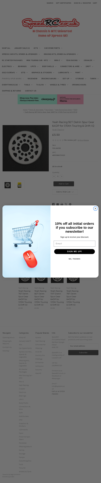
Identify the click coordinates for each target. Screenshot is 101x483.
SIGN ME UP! (74, 251)
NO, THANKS (74, 259)
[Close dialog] (95, 208)
